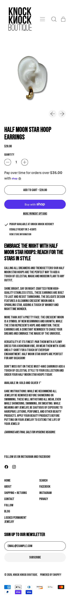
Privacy (43, 499)
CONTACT (9, 499)
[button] (54, 19)
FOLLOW (8, 505)
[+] (24, 162)
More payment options (35, 213)
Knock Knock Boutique (25, 575)
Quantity (9, 154)
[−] (7, 162)
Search (43, 480)
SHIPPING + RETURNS (15, 493)
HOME (7, 480)
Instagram (45, 493)
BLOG (7, 511)
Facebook (44, 487)
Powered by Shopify (50, 575)
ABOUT (8, 487)
